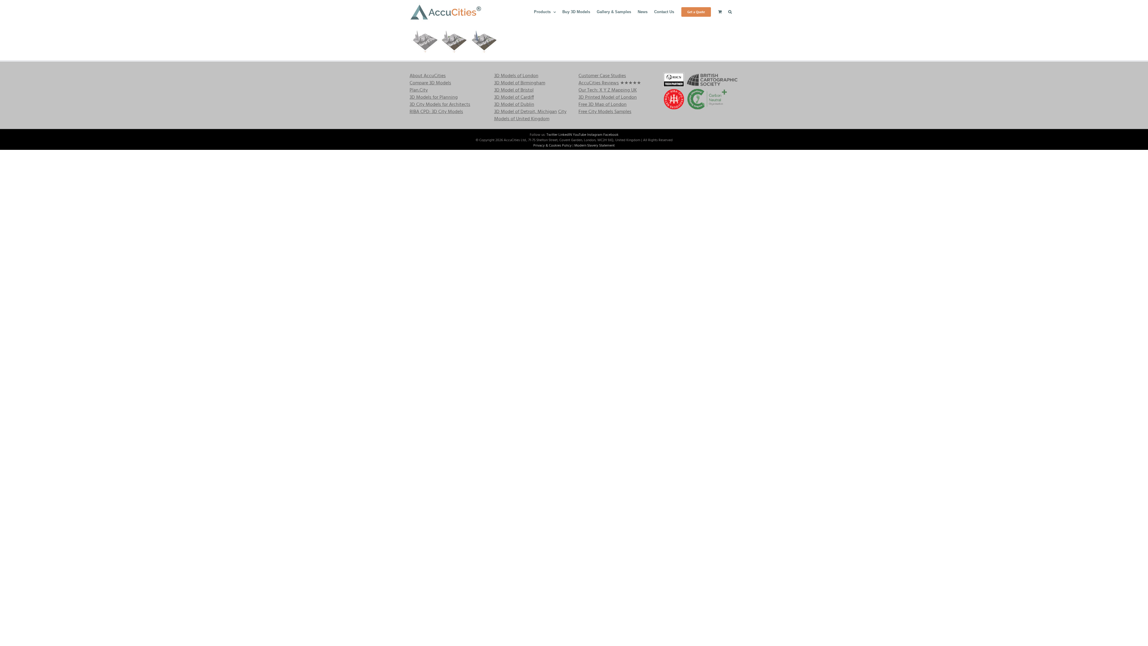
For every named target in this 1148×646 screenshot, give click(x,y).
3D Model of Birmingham (519, 83)
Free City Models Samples (604, 112)
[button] (730, 11)
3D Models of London (516, 76)
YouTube (579, 135)
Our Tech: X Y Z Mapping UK (607, 90)
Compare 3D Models (430, 83)
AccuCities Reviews (598, 83)
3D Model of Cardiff (514, 97)
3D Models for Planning (434, 97)
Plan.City (419, 90)
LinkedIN (565, 135)
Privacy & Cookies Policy (552, 146)
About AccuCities (428, 76)
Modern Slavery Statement (594, 146)
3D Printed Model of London (607, 97)
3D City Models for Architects (440, 105)
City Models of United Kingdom (530, 115)
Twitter (552, 135)
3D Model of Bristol (514, 90)
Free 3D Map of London (602, 105)
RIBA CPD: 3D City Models (436, 112)
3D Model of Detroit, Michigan (525, 112)
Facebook (611, 135)
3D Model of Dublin (514, 105)
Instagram (594, 135)
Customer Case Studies (602, 76)
